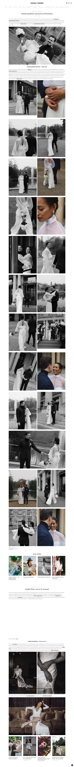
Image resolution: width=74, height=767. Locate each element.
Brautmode (56, 19)
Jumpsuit (29, 69)
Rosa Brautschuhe (30, 707)
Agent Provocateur (55, 650)
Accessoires (20, 597)
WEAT (17, 638)
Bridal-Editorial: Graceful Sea (44, 577)
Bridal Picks (39, 586)
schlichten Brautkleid (47, 707)
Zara (15, 748)
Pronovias (12, 749)
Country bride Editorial (28, 577)
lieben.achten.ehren (13, 71)
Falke (17, 694)
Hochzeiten (34, 11)
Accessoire (15, 644)
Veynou (13, 695)
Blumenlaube (19, 78)
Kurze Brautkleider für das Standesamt (58, 577)
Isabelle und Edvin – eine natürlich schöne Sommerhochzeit (14, 578)
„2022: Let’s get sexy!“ (38, 595)
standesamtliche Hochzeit (14, 20)
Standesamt (39, 11)
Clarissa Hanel (23, 23)
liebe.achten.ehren (18, 548)
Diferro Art (13, 752)
